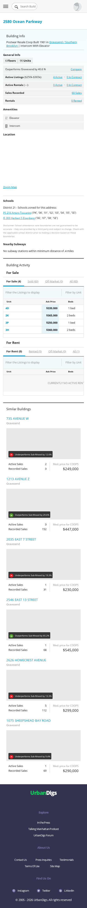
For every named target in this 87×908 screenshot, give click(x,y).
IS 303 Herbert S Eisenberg (19, 218)
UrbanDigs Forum (43, 835)
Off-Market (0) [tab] (54, 281)
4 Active (58, 77)
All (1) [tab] (76, 351)
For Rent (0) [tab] (14, 351)
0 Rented (76, 100)
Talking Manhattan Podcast (43, 829)
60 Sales (77, 93)
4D (7, 308)
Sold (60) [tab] (33, 281)
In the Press (43, 822)
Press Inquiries (43, 860)
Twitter (46, 890)
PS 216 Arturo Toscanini (17, 213)
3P (7, 322)
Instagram (23, 890)
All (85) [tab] (74, 281)
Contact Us (20, 860)
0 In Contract (74, 77)
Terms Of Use (32, 866)
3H (7, 330)
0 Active (58, 85)
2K (7, 315)
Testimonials (66, 860)
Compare (76, 69)
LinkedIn (69, 890)
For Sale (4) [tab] (13, 281)
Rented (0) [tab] (35, 351)
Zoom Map (10, 187)
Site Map (55, 866)
